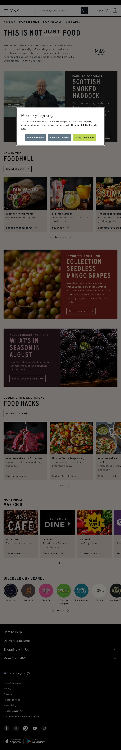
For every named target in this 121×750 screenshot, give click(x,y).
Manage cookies (35, 137)
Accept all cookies (84, 137)
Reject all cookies (59, 137)
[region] (60, 127)
